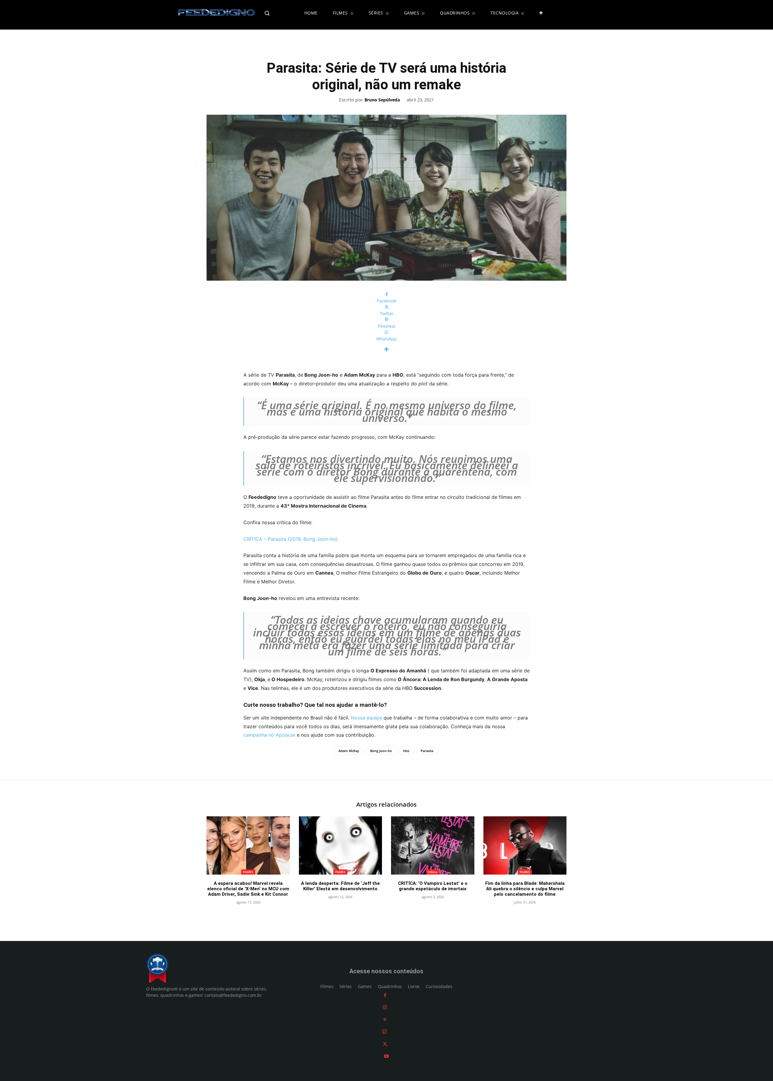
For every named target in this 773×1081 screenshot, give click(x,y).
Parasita (427, 750)
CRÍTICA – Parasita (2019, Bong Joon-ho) (290, 539)
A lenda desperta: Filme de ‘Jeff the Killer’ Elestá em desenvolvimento (340, 886)
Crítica (432, 872)
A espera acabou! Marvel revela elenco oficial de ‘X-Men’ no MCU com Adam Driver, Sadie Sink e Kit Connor (248, 889)
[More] (386, 349)
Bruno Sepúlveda (382, 100)
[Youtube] (386, 1056)
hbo (406, 750)
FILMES (248, 872)
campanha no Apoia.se (269, 735)
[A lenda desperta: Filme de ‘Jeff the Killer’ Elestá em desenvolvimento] (340, 845)
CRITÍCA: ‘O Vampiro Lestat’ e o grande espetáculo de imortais (432, 886)
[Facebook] (385, 995)
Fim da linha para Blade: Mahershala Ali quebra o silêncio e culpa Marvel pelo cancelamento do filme (525, 889)
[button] (279, 13)
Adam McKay (348, 750)
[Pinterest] (384, 1019)
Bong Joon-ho (381, 750)
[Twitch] (385, 1032)
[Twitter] (385, 1044)
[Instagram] (385, 1007)
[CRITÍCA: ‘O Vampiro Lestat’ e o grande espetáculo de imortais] (432, 845)
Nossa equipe (366, 718)
